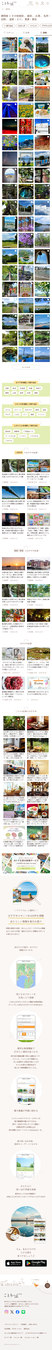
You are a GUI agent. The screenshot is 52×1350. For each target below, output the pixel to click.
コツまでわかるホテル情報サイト (36, 1333)
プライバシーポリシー (11, 1324)
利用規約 (24, 1324)
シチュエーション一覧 (31, 1337)
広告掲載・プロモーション (13, 1329)
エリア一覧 (8, 1337)
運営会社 (27, 1329)
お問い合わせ (33, 1324)
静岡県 (8, 9)
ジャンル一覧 (18, 1337)
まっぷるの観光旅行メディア (13, 1333)
